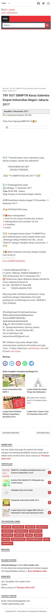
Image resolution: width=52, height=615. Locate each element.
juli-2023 (7, 535)
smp (29, 535)
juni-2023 (7, 531)
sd (47, 539)
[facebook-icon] (38, 3)
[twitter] (11, 363)
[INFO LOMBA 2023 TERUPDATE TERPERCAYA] (10, 11)
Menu (5, 19)
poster (19, 535)
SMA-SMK (18, 527)
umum (6, 527)
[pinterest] (18, 363)
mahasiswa (21, 531)
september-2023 (34, 539)
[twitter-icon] (43, 3)
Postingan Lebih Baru (11, 433)
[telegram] (31, 363)
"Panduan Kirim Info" (25, 587)
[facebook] (5, 363)
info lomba (16, 351)
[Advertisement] (26, 56)
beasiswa (7, 543)
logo (38, 535)
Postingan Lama (43, 433)
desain (30, 527)
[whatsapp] (24, 363)
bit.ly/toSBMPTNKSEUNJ (14, 261)
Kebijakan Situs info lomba (22, 490)
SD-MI (6, 539)
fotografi (35, 531)
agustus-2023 (18, 539)
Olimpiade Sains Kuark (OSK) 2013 (25, 500)
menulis (42, 527)
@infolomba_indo (36, 348)
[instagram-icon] (48, 3)
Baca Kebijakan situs (37, 571)
